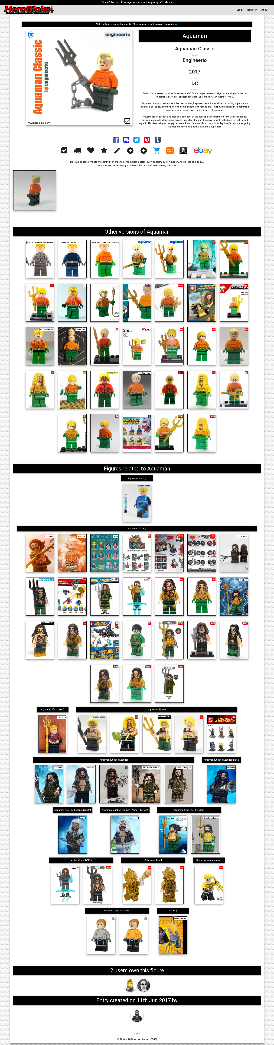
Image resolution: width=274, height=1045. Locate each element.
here (175, 23)
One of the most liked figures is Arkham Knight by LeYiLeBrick (137, 2)
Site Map (137, 1033)
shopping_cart (157, 150)
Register (252, 9)
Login (239, 9)
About (264, 9)
